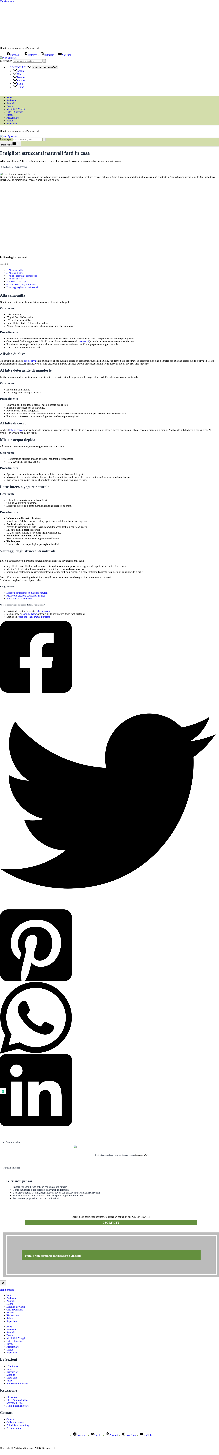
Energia (21, 80)
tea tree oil (84, 341)
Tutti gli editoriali (11, 1167)
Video (9, 1380)
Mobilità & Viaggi (15, 109)
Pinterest (45, 616)
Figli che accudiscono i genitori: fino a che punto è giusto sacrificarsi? (48, 1195)
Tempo (20, 87)
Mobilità (10, 1374)
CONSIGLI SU (19, 67)
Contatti (10, 1419)
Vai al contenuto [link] (8, 1)
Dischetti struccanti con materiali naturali (26, 592)
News (9, 97)
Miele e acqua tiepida (18, 281)
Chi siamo (11, 1397)
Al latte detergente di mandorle (23, 275)
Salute (20, 83)
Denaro (21, 77)
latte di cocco (16, 430)
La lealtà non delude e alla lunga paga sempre (115, 1155)
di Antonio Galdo (12, 1142)
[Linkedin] (108, 1090)
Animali (10, 103)
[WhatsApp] (108, 1018)
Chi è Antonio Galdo (17, 1400)
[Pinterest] (108, 945)
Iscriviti (111, 1222)
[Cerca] (44, 61)
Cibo (19, 74)
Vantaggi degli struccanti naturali (23, 287)
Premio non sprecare (16, 1230)
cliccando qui (44, 611)
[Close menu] (3, 1283)
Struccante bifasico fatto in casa (22, 598)
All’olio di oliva (16, 273)
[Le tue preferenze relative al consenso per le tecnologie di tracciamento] (3, 1091)
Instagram (34, 616)
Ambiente (11, 100)
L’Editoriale (12, 1366)
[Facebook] (108, 657)
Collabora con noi (15, 1422)
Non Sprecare (7, 1289)
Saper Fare (11, 123)
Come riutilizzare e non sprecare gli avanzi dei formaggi (41, 1189)
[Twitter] (108, 801)
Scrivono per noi (14, 1402)
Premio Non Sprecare (17, 1383)
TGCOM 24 (49, 48)
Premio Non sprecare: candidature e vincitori (53, 1255)
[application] (30, 67)
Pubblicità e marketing (17, 1425)
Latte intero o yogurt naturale (22, 284)
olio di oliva (30, 360)
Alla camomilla (16, 270)
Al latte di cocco (16, 278)
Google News (30, 614)
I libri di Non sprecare (17, 1405)
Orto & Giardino (14, 112)
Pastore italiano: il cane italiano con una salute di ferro (40, 1187)
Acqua (20, 71)
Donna (9, 106)
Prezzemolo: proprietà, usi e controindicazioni (36, 1198)
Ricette (9, 114)
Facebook (22, 616)
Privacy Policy (13, 1428)
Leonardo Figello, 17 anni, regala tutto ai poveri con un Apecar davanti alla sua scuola (56, 1192)
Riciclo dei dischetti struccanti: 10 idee (25, 595)
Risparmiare (12, 117)
